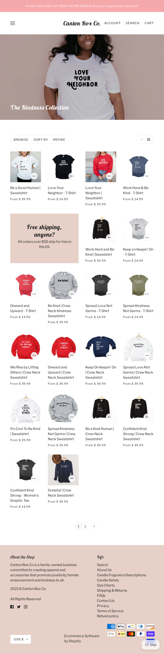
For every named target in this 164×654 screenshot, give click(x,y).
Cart (149, 23)
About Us (104, 570)
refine (59, 139)
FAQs (101, 596)
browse (21, 139)
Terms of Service (110, 611)
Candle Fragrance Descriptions (121, 575)
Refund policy (108, 616)
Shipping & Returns (112, 590)
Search (132, 23)
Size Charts (106, 585)
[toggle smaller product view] (149, 139)
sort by (41, 139)
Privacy (103, 606)
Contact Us (105, 601)
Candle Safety (108, 580)
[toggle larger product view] (141, 139)
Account (112, 23)
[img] (12, 607)
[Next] (94, 526)
